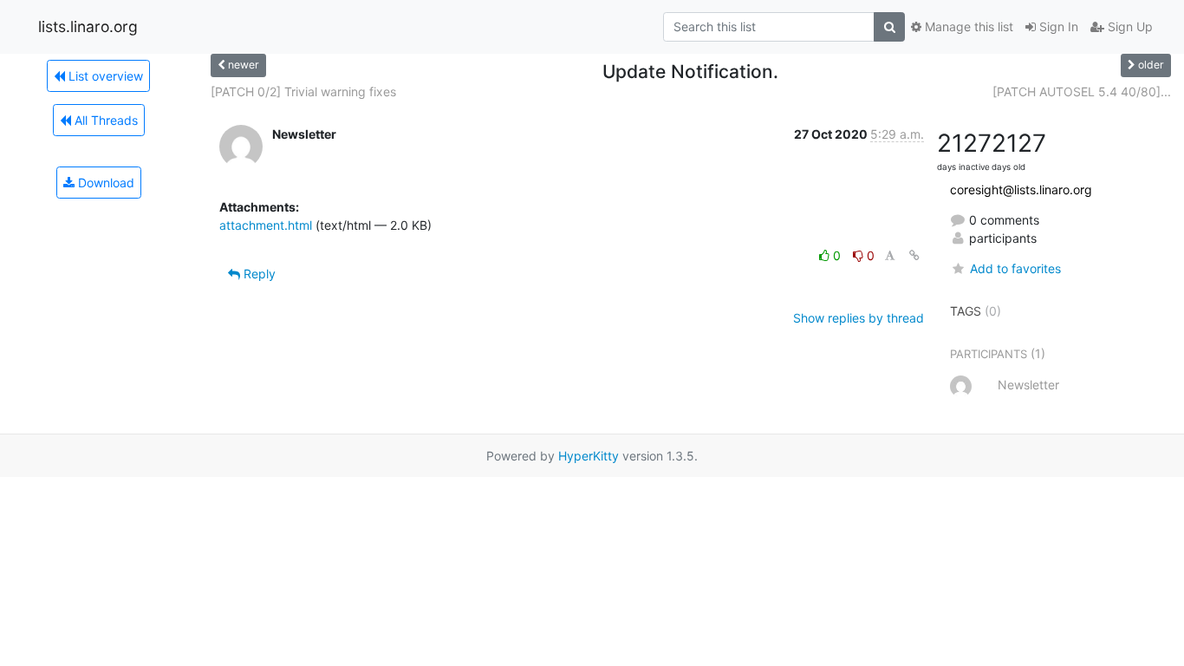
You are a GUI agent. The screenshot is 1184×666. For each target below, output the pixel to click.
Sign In (1057, 26)
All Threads (104, 120)
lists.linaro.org (88, 26)
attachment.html (265, 225)
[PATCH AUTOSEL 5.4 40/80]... (1081, 91)
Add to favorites (1015, 268)
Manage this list (967, 26)
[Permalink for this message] (914, 255)
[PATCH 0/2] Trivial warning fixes (303, 91)
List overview (104, 76)
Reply (258, 273)
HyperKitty (588, 455)
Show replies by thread (858, 317)
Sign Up (1128, 26)
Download (104, 182)
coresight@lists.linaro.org (1021, 189)
